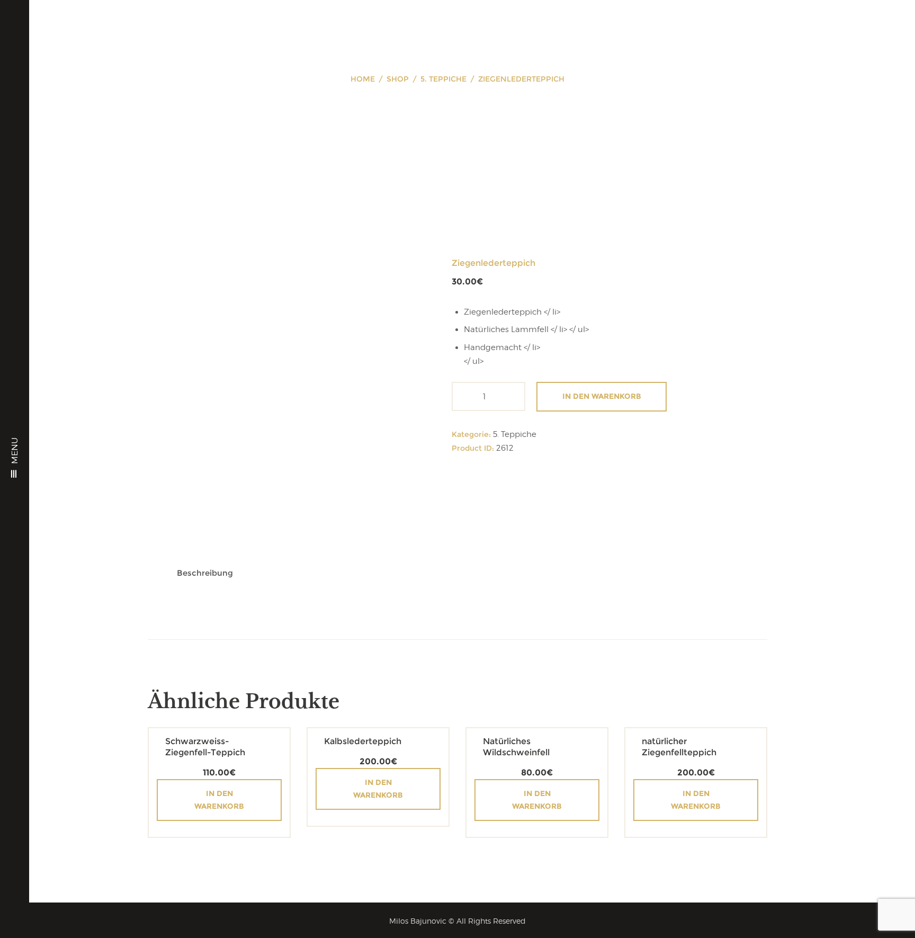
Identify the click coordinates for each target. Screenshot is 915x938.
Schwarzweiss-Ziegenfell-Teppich (205, 746)
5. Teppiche (443, 79)
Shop (398, 79)
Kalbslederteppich (362, 741)
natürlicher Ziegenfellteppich (679, 746)
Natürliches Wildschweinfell (516, 746)
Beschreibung (205, 573)
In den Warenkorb (601, 396)
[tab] (205, 573)
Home (363, 79)
